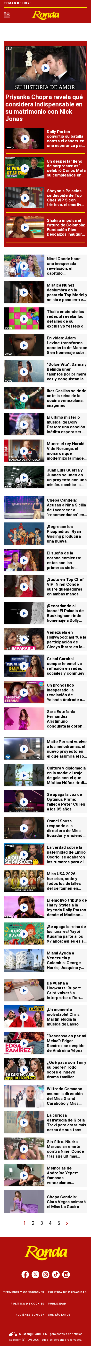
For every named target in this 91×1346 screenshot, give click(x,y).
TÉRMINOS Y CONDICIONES (23, 1292)
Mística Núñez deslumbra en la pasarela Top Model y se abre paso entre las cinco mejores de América (67, 297)
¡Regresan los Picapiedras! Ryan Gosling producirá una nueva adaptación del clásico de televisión (66, 538)
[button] (7, 15)
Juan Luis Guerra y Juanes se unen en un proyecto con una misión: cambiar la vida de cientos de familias (67, 482)
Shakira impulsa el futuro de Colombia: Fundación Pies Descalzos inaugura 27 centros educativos (66, 232)
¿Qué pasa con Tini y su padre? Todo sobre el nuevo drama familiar (66, 1069)
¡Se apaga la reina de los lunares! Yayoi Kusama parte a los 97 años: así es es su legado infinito (66, 936)
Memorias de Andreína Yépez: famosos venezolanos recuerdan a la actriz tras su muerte (66, 1180)
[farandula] (46, 15)
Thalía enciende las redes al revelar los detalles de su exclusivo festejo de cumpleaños (66, 321)
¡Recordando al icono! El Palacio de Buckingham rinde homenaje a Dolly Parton (65, 615)
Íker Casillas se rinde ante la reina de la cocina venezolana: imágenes (66, 398)
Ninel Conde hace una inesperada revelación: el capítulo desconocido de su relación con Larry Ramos (65, 273)
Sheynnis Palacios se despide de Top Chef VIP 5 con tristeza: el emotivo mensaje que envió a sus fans (66, 202)
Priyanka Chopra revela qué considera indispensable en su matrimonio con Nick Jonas (44, 107)
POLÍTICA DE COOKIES (27, 1303)
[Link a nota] (45, 68)
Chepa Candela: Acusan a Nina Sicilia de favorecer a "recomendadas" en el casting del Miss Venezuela (66, 512)
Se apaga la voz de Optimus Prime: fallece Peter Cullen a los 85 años (66, 801)
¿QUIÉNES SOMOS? (30, 1314)
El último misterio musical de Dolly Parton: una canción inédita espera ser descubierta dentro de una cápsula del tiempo (66, 432)
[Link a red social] (25, 1274)
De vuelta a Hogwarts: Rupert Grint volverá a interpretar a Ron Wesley (64, 993)
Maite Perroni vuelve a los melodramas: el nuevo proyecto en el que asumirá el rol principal (67, 751)
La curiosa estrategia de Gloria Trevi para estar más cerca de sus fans (66, 1122)
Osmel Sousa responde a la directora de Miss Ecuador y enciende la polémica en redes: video (67, 833)
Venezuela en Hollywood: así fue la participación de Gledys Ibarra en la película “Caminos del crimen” (66, 644)
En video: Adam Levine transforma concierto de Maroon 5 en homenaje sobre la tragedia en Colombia (67, 350)
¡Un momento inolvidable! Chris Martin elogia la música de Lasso (63, 1016)
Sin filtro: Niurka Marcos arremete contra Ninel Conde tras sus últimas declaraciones (65, 1151)
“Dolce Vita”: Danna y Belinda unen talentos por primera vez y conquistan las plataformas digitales (67, 374)
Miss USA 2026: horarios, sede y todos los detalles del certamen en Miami (64, 883)
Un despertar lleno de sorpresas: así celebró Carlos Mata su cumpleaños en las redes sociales (66, 170)
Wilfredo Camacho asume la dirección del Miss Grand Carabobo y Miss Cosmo (65, 1098)
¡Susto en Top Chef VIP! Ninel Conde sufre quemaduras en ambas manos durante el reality (65, 589)
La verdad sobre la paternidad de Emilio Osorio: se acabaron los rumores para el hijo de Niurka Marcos (66, 859)
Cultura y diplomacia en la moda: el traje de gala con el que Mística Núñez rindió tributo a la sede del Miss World (66, 780)
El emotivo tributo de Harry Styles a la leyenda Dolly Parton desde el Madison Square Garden (67, 910)
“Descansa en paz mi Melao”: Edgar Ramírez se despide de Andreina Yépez (66, 1043)
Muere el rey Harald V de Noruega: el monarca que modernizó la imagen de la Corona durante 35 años (67, 455)
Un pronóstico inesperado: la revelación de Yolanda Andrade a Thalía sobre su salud (64, 697)
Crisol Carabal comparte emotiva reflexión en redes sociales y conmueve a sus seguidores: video (67, 670)
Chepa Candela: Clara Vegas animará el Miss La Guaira (66, 1201)
